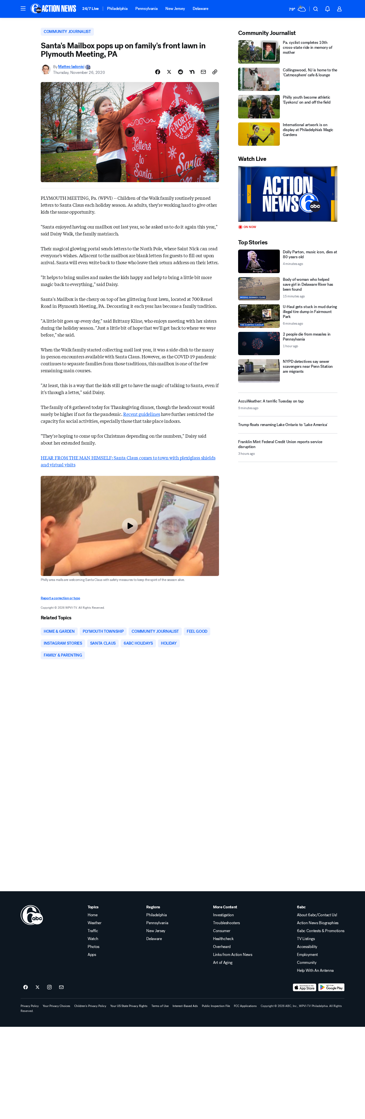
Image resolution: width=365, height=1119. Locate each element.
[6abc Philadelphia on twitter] (37, 987)
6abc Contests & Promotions (320, 931)
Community (306, 963)
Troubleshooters (226, 923)
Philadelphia (117, 8)
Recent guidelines (141, 414)
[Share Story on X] (169, 72)
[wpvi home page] (32, 915)
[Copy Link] (215, 72)
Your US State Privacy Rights (128, 1005)
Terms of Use (160, 1005)
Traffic (93, 931)
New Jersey (175, 8)
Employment (307, 955)
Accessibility (307, 947)
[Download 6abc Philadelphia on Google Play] (331, 987)
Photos (93, 947)
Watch (93, 939)
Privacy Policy (30, 1005)
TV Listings (306, 939)
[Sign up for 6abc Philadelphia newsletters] (61, 987)
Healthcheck (223, 939)
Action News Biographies (317, 923)
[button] (23, 8)
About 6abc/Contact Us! (317, 915)
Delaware (200, 8)
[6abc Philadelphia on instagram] (49, 987)
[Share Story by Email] (203, 72)
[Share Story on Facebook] (157, 72)
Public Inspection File (216, 1005)
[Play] (287, 194)
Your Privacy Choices (56, 1005)
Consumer (221, 931)
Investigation (223, 915)
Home (93, 915)
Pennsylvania (146, 8)
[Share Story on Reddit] (180, 72)
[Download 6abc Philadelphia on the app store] (305, 987)
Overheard (222, 947)
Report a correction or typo (60, 598)
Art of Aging (222, 963)
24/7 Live (90, 8)
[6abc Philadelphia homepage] (53, 8)
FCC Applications (245, 1005)
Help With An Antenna (315, 971)
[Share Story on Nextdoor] (192, 72)
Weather (95, 923)
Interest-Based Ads (185, 1005)
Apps (92, 955)
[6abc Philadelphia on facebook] (26, 987)
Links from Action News (232, 955)
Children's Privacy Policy (90, 1005)
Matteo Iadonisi (71, 66)
